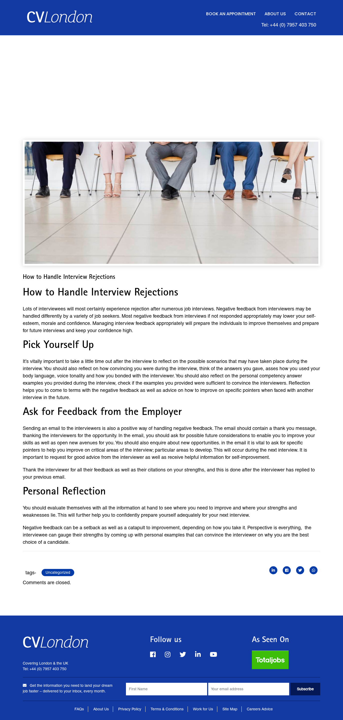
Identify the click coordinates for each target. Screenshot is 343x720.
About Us (275, 14)
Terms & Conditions (167, 709)
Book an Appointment (231, 14)
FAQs (79, 709)
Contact (305, 14)
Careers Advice (260, 709)
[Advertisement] (171, 75)
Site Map (229, 709)
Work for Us (203, 709)
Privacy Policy (129, 709)
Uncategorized (58, 572)
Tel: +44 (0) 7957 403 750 (288, 25)
